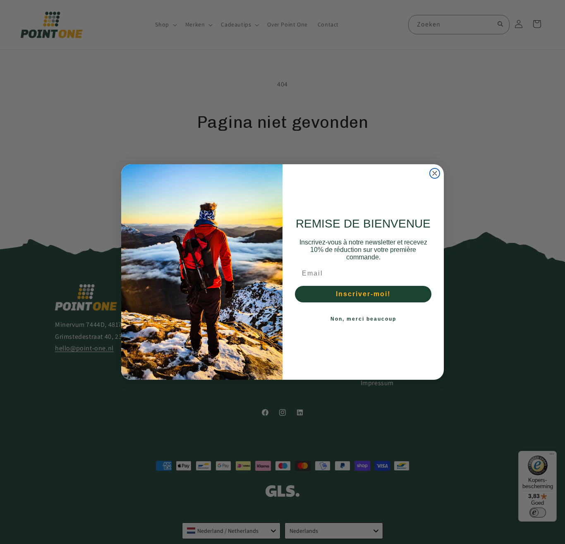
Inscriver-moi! (363, 293)
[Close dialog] (435, 173)
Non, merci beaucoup (363, 319)
